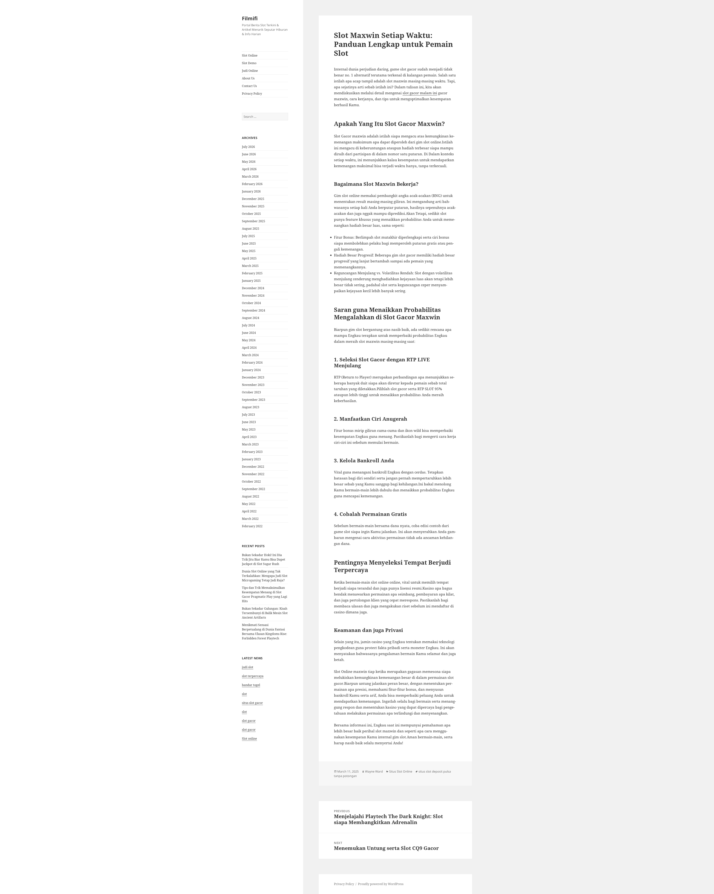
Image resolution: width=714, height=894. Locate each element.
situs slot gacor (252, 703)
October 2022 (251, 481)
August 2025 (250, 229)
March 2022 (250, 519)
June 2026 (249, 154)
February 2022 (252, 526)
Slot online (249, 738)
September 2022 (253, 489)
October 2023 (251, 392)
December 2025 (253, 199)
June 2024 (249, 333)
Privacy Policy (252, 94)
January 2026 (251, 191)
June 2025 (249, 243)
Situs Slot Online (400, 771)
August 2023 (250, 407)
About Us (248, 78)
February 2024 (252, 362)
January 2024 (251, 370)
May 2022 (248, 504)
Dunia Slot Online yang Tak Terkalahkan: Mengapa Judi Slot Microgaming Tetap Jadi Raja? (264, 575)
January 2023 (251, 459)
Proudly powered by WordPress (380, 884)
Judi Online (250, 71)
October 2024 (251, 303)
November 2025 (253, 206)
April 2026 (249, 169)
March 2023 (250, 444)
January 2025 (251, 281)
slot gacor (249, 721)
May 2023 (248, 429)
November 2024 (253, 295)
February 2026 (252, 184)
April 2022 (249, 511)
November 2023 (253, 385)
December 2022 (253, 467)
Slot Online (250, 55)
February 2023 (252, 452)
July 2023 (248, 415)
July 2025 (248, 236)
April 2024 (249, 348)
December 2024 (253, 288)
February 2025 (252, 273)
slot (244, 694)
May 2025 (248, 251)
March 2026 (250, 176)
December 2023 (253, 377)
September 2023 (253, 400)
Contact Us (249, 86)
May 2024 (248, 340)
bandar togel (251, 685)
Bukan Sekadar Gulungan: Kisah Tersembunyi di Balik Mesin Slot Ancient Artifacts (265, 612)
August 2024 (250, 318)
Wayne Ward (374, 771)
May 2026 (248, 162)
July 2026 (248, 147)
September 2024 (253, 310)
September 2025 (253, 221)
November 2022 (253, 474)
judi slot (247, 667)
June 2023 (249, 422)
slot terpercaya (252, 676)
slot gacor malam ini (420, 93)
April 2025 (249, 258)
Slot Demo (249, 63)
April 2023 (249, 437)
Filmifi (250, 18)
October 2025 (251, 214)
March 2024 (250, 355)
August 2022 (250, 496)
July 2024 (248, 325)
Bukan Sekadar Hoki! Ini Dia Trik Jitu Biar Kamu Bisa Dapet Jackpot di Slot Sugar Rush (263, 559)
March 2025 (250, 266)
